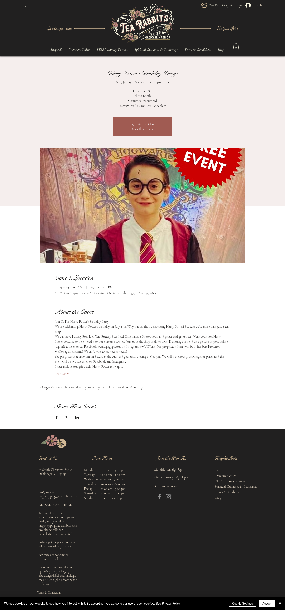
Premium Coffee (225, 476)
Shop (218, 497)
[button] (156, 49)
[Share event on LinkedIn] (77, 417)
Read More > (63, 374)
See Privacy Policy (168, 603)
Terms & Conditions (228, 492)
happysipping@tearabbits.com (58, 496)
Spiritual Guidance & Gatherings (230, 487)
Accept (266, 603)
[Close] (279, 603)
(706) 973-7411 (47, 492)
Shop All (220, 470)
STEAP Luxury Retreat (230, 481)
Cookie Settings (242, 603)
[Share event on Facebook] (57, 417)
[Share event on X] (67, 417)
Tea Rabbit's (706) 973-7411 (227, 5)
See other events (142, 129)
